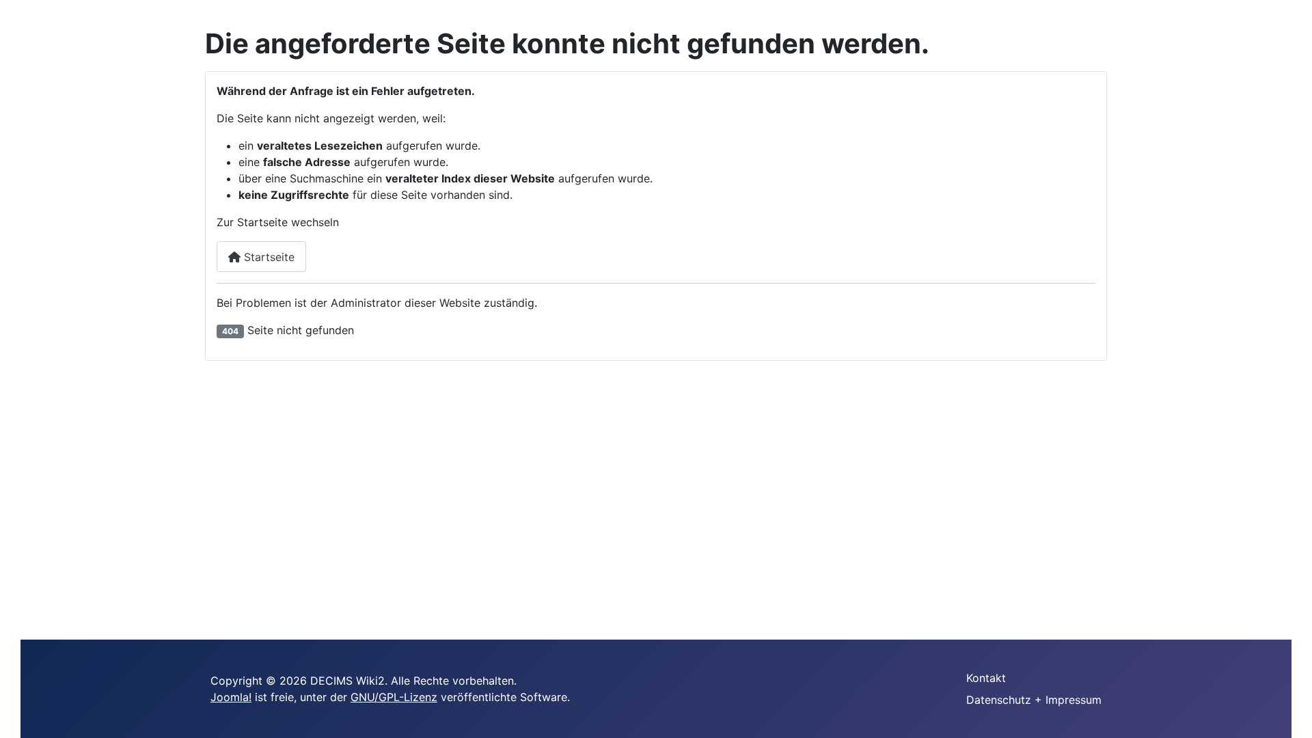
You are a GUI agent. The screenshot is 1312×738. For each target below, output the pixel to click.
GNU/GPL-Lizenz (394, 697)
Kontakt (986, 678)
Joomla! (230, 697)
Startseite (268, 257)
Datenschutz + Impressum (1034, 700)
